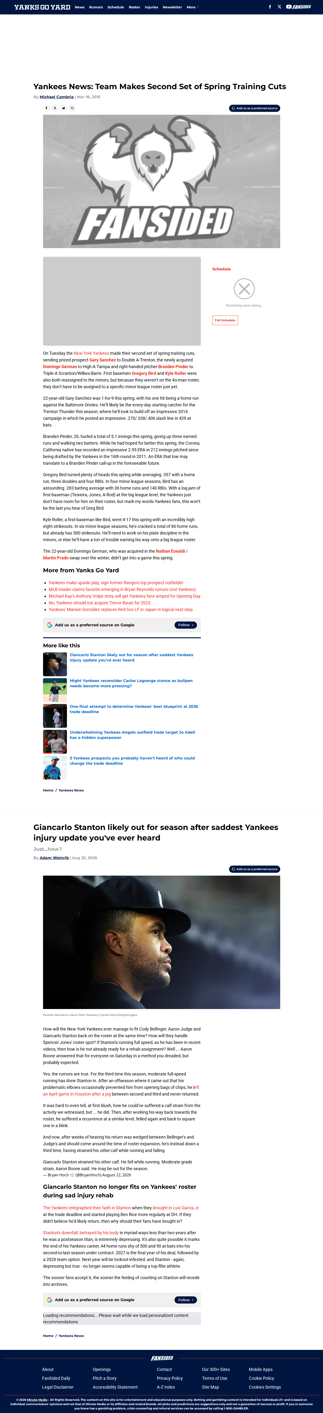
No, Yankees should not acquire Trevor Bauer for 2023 (99, 602)
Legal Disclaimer (58, 1387)
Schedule (116, 7)
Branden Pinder (173, 366)
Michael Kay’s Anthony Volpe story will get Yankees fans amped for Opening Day (125, 596)
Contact (164, 1369)
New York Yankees (91, 353)
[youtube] (289, 7)
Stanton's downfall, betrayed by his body (81, 1232)
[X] (279, 7)
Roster (134, 7)
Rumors (96, 7)
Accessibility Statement (115, 1387)
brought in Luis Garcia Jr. (176, 1207)
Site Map (210, 1387)
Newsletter (172, 7)
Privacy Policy (170, 1378)
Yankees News (71, 790)
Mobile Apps (261, 1369)
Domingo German (60, 366)
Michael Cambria (57, 97)
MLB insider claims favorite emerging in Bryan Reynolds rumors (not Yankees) (122, 589)
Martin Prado (56, 557)
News (79, 7)
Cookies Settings (265, 1387)
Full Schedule (225, 320)
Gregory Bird (144, 373)
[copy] (72, 108)
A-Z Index (166, 1387)
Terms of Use (214, 1378)
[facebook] (270, 7)
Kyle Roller (175, 373)
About (48, 1369)
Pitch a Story (105, 1378)
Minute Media (37, 1400)
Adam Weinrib (54, 858)
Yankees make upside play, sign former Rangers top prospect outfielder (116, 582)
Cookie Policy (261, 1378)
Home (48, 790)
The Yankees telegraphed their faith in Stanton (87, 1207)
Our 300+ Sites (216, 1369)
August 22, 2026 (116, 1175)
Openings (102, 1369)
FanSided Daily (56, 1378)
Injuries (151, 7)
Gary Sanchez (102, 359)
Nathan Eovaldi (170, 551)
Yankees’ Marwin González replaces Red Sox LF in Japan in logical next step (121, 609)
